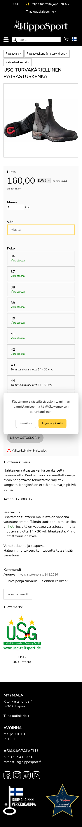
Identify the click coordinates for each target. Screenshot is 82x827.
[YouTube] (36, 775)
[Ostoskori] (66, 39)
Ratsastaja (13, 54)
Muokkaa (26, 423)
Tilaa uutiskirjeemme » (41, 11)
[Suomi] (75, 39)
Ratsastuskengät (17, 62)
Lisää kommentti (18, 594)
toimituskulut (60, 180)
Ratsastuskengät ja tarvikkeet (46, 54)
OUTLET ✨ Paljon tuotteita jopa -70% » (41, 4)
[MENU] (6, 39)
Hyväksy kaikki (52, 423)
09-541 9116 (22, 757)
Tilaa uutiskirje (15, 715)
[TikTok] (27, 775)
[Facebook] (7, 775)
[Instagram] (17, 775)
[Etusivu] (41, 31)
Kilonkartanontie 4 (18, 701)
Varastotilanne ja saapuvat (24, 545)
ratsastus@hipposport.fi (22, 762)
